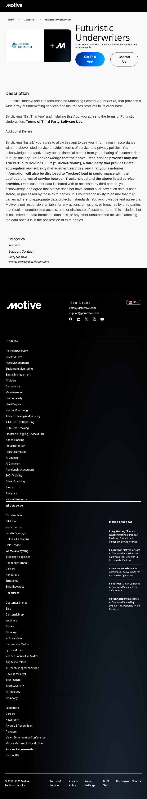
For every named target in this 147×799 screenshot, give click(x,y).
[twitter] (86, 319)
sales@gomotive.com (82, 307)
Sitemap (137, 781)
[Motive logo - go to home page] (14, 5)
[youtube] (102, 319)
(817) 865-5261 (17, 257)
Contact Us (124, 59)
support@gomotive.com (84, 313)
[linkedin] (78, 319)
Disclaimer (122, 781)
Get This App (90, 59)
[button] (134, 302)
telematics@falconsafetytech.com (28, 261)
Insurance (14, 244)
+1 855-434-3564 (79, 302)
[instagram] (94, 319)
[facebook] (70, 319)
